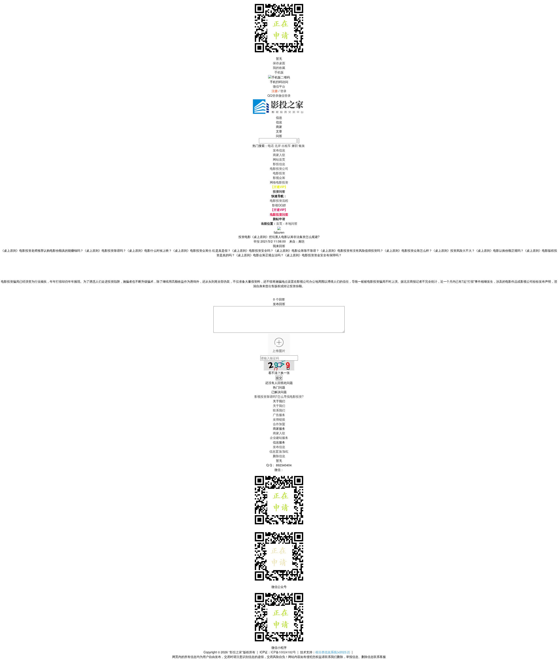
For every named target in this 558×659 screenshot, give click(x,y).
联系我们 (279, 410)
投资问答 (279, 191)
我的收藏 (279, 67)
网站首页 (279, 159)
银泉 (302, 145)
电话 (271, 145)
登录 (283, 91)
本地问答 (291, 223)
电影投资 (279, 173)
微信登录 (284, 95)
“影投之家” (236, 652)
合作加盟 (279, 424)
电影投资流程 (279, 200)
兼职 (295, 145)
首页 (279, 223)
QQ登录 (272, 95)
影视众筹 (279, 177)
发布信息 (279, 447)
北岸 (278, 145)
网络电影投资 (279, 182)
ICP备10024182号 (283, 652)
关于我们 (279, 405)
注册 (275, 91)
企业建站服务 (279, 437)
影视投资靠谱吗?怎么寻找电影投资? (279, 396)
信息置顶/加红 (279, 451)
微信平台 (279, 86)
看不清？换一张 (279, 372)
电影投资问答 (279, 214)
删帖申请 (279, 219)
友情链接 (279, 419)
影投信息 (279, 164)
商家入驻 (279, 433)
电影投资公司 (279, 168)
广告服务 (279, 415)
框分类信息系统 (332, 652)
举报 (256, 241)
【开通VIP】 (279, 187)
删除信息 (279, 456)
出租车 (286, 145)
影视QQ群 (279, 205)
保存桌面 (279, 63)
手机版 (279, 72)
